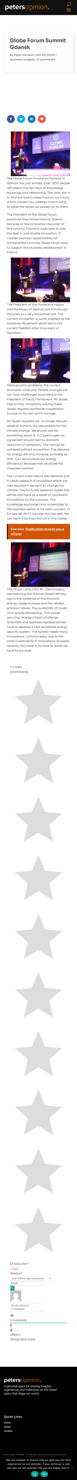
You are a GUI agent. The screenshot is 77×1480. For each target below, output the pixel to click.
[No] (72, 1467)
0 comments (46, 59)
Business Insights (22, 59)
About (7, 1426)
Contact (8, 1430)
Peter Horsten (24, 55)
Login (14, 1268)
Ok (35, 1474)
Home (7, 1422)
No (44, 1474)
